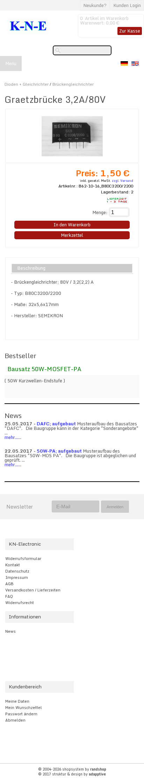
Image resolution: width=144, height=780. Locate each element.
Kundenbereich (25, 686)
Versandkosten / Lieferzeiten (32, 590)
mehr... (11, 437)
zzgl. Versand (122, 180)
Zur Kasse (129, 31)
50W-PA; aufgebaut (59, 451)
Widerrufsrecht (19, 603)
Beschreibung (31, 268)
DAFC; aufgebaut (56, 423)
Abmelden (15, 720)
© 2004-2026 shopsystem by (72, 769)
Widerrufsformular (23, 558)
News (10, 631)
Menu (10, 63)
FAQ (9, 596)
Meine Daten (17, 701)
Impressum (16, 577)
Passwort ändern (21, 714)
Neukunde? (95, 5)
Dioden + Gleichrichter (27, 84)
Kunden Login (127, 5)
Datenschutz (17, 571)
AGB (9, 584)
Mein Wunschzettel (23, 707)
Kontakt (12, 565)
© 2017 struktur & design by (72, 774)
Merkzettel (72, 235)
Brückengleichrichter (73, 84)
